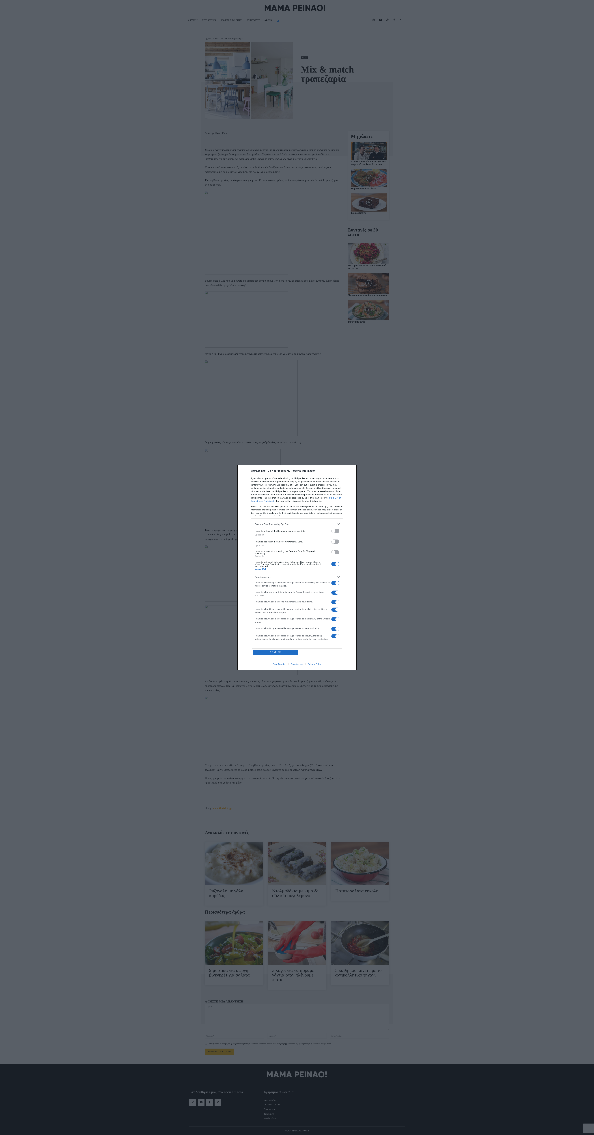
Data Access (297, 664)
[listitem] (297, 524)
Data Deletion (279, 664)
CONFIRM (275, 652)
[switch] (335, 531)
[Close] (350, 471)
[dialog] (297, 567)
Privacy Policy (314, 664)
